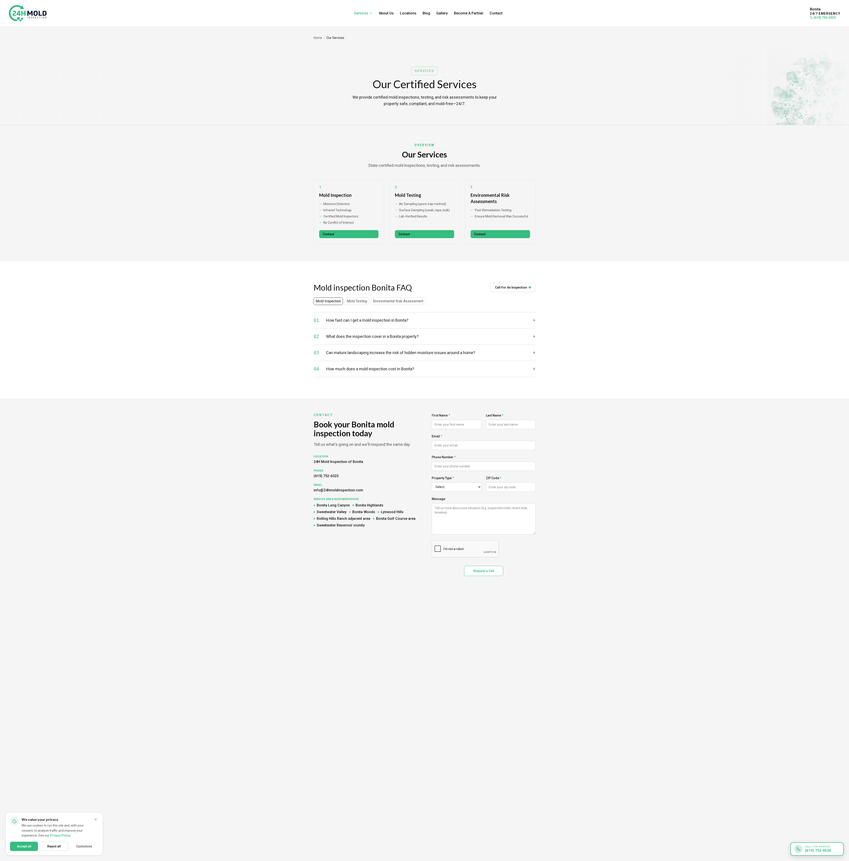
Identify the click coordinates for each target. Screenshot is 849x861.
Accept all (24, 846)
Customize (84, 846)
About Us (386, 13)
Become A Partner (468, 13)
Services (361, 13)
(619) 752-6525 (825, 17)
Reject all (54, 846)
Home (318, 38)
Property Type (443, 478)
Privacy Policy (60, 835)
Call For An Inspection (511, 287)
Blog (426, 13)
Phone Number (444, 457)
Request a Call (483, 571)
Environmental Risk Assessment (398, 301)
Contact (496, 13)
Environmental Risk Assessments (490, 198)
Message (438, 499)
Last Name (494, 415)
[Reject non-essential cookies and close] (95, 819)
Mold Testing (408, 195)
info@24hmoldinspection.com (338, 490)
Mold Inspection (335, 195)
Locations (408, 13)
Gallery (442, 13)
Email (437, 436)
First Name (441, 415)
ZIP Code (493, 478)
